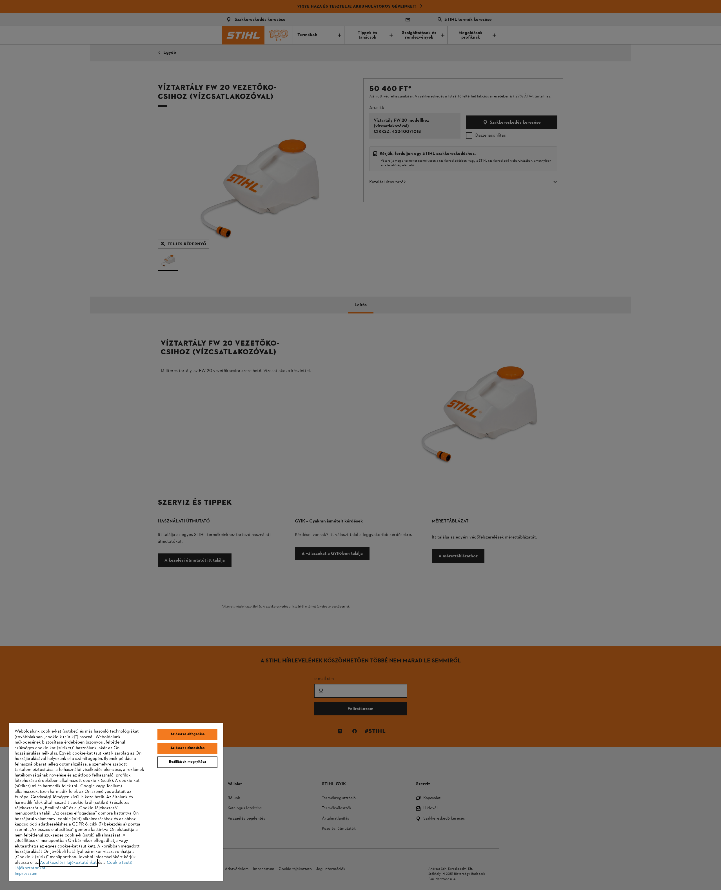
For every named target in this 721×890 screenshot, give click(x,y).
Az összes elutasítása (187, 748)
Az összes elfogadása (187, 734)
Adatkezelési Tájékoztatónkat (68, 863)
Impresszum (26, 874)
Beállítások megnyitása (187, 761)
